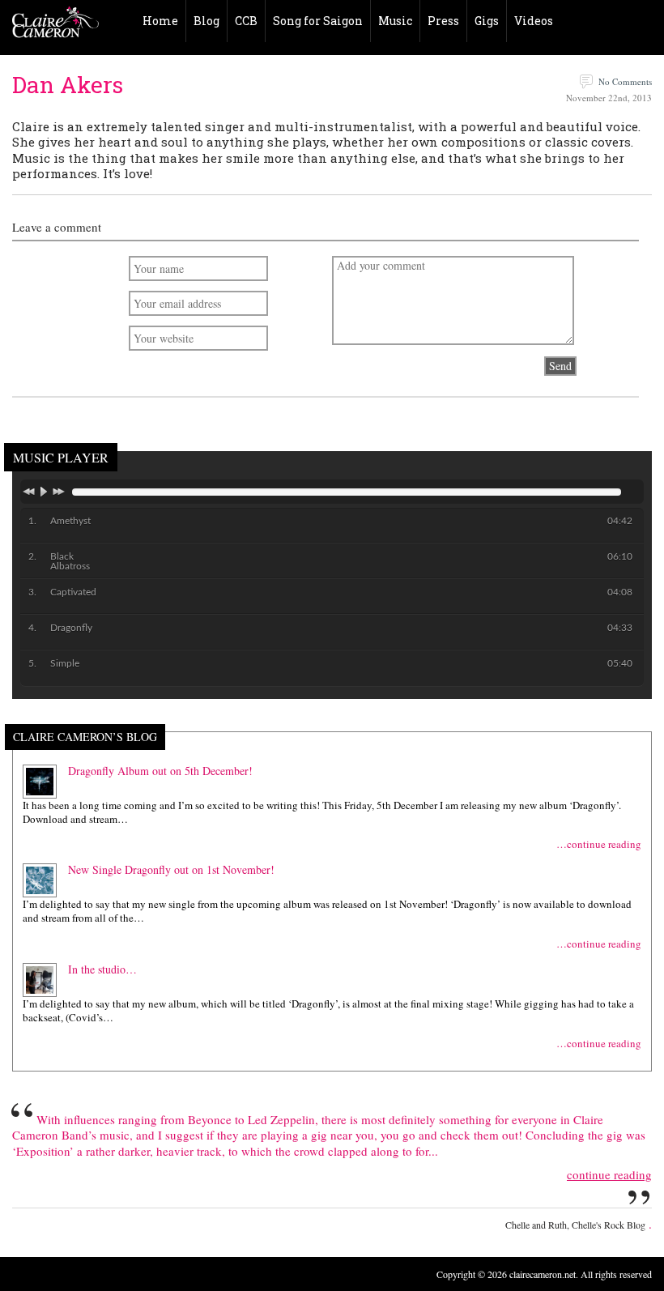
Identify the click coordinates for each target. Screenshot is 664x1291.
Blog (206, 20)
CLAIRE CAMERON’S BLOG (85, 737)
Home (160, 20)
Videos (533, 20)
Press (443, 20)
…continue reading (598, 844)
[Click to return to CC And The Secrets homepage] (55, 26)
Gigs (487, 20)
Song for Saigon (318, 20)
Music (395, 20)
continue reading (609, 1174)
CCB (246, 20)
